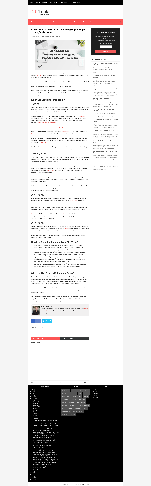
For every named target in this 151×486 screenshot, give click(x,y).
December (35, 401)
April (34, 415)
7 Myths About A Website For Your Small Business (44, 442)
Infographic (93, 22)
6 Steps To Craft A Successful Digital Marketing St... (45, 423)
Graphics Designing (84, 405)
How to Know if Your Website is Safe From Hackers (44, 461)
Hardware (69, 408)
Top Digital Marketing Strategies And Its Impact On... (45, 466)
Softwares (64, 405)
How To (38, 22)
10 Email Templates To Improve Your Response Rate (45, 420)
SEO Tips (72, 414)
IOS (63, 408)
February (35, 418)
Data (78, 245)
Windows (71, 402)
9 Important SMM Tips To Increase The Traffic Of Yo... (45, 450)
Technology (65, 399)
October (35, 405)
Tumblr (33, 214)
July (34, 410)
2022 (33, 396)
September (35, 406)
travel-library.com (66, 131)
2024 (33, 393)
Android (86, 396)
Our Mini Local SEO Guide (39, 467)
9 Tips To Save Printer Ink (39, 447)
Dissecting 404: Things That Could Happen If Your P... (45, 457)
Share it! (37, 321)
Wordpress (84, 22)
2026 (33, 390)
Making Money (66, 411)
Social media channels (40, 263)
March (34, 417)
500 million (39, 75)
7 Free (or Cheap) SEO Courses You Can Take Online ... (45, 433)
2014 (33, 479)
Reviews (64, 402)
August (34, 408)
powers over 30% (51, 84)
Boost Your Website (77, 411)
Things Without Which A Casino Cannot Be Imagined (45, 454)
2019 (33, 471)
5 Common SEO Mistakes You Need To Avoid (43, 435)
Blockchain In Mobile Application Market (42, 444)
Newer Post (33, 382)
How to (74, 393)
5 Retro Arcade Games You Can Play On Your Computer (45, 425)
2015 (33, 477)
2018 (33, 472)
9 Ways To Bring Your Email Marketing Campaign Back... (46, 439)
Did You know (50, 36)
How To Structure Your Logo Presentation (42, 437)
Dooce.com (51, 170)
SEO (53, 22)
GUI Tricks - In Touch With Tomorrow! (80, 484)
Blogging (46, 22)
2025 (33, 391)
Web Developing (81, 402)
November (35, 403)
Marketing (86, 393)
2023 (33, 395)
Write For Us (53, 2)
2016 (33, 476)
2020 (33, 400)
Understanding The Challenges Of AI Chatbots (43, 428)
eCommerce (73, 405)
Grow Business (62, 22)
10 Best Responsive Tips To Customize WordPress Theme (46, 432)
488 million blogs (61, 214)
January (35, 469)
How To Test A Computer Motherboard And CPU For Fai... (46, 427)
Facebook (64, 414)
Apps (80, 396)
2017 (33, 474)
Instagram (77, 408)
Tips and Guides (84, 390)
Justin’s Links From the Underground (46, 122)
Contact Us (94, 395)
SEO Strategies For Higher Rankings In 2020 (43, 464)
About (38, 2)
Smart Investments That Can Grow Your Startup (44, 452)
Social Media (73, 22)
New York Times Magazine (38, 133)
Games (84, 408)
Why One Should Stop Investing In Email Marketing (44, 422)
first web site (61, 111)
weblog (60, 138)
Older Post (86, 382)
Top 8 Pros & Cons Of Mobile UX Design (42, 445)
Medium (67, 228)
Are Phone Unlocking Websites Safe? (41, 430)
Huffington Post (74, 200)
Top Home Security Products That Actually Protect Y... (45, 462)
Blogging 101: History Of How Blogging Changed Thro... (45, 459)
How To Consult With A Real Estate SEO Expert (44, 440)
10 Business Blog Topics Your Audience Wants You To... (45, 449)
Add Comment (35, 36)
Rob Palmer (83, 116)
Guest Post (57, 36)
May (34, 413)
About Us (94, 390)
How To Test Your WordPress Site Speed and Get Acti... (45, 455)
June (34, 411)
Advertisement (64, 2)
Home (32, 2)
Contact (44, 2)
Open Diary (43, 142)
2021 (33, 398)
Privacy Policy (76, 2)
